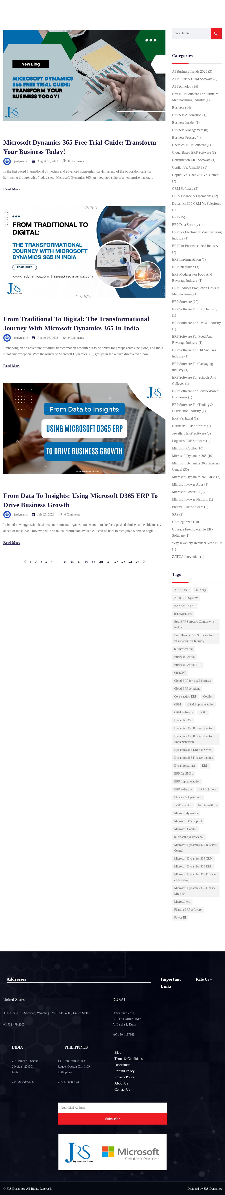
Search (216, 33)
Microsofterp (182, 901)
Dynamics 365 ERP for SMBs (192, 749)
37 (79, 562)
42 (116, 562)
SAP (175, 514)
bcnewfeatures (183, 613)
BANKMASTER (184, 606)
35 (65, 562)
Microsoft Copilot (184, 448)
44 (130, 562)
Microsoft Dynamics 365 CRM (193, 477)
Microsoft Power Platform (190, 499)
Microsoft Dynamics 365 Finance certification (195, 877)
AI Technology (182, 86)
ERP (175, 217)
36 (72, 562)
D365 (203, 712)
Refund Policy (124, 1071)
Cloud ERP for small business (192, 680)
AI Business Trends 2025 (189, 71)
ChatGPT (180, 672)
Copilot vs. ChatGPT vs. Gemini (195, 175)
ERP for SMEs (183, 773)
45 (137, 562)
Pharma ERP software (187, 909)
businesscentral (183, 649)
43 (123, 562)
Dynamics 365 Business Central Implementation (193, 739)
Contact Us (122, 1089)
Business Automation (186, 115)
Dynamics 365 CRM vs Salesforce (196, 203)
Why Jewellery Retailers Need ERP (196, 543)
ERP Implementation (186, 259)
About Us (121, 1083)
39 (93, 562)
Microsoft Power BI (186, 492)
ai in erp (201, 590)
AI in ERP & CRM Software (192, 79)
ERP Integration (183, 267)
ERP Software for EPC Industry (194, 309)
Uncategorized (182, 522)
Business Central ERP (187, 665)
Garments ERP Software (189, 426)
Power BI (180, 917)
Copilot (207, 696)
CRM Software (182, 188)
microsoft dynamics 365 (189, 837)
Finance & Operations (187, 797)
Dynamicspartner (184, 765)
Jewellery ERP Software (189, 433)
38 (86, 562)
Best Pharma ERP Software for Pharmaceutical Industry (193, 638)
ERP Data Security (185, 224)
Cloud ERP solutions (187, 688)
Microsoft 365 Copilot (188, 821)
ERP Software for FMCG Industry (196, 323)
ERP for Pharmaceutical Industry (195, 246)
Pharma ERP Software (187, 507)
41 (109, 562)
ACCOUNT (181, 590)
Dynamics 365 (183, 720)
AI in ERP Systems (186, 598)
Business (178, 107)
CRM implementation (200, 704)
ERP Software (182, 302)
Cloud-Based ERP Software (191, 152)
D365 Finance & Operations (191, 196)
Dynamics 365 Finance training (193, 757)
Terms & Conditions (128, 1059)
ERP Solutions (207, 789)
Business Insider (183, 122)
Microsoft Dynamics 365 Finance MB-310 (195, 890)
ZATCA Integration (185, 556)
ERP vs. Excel (182, 418)
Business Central (184, 657)
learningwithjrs (207, 805)
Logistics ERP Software (188, 441)
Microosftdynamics (186, 813)
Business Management (187, 130)
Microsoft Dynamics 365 (189, 456)
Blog (117, 1052)
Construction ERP (185, 696)
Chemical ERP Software (189, 145)
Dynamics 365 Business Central (193, 728)
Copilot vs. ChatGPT (187, 167)
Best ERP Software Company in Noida (194, 624)
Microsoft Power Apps (187, 484)
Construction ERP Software (191, 160)
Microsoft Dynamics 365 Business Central (195, 847)
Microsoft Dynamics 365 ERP (193, 866)
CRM (177, 704)
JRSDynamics (182, 805)
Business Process (184, 137)
